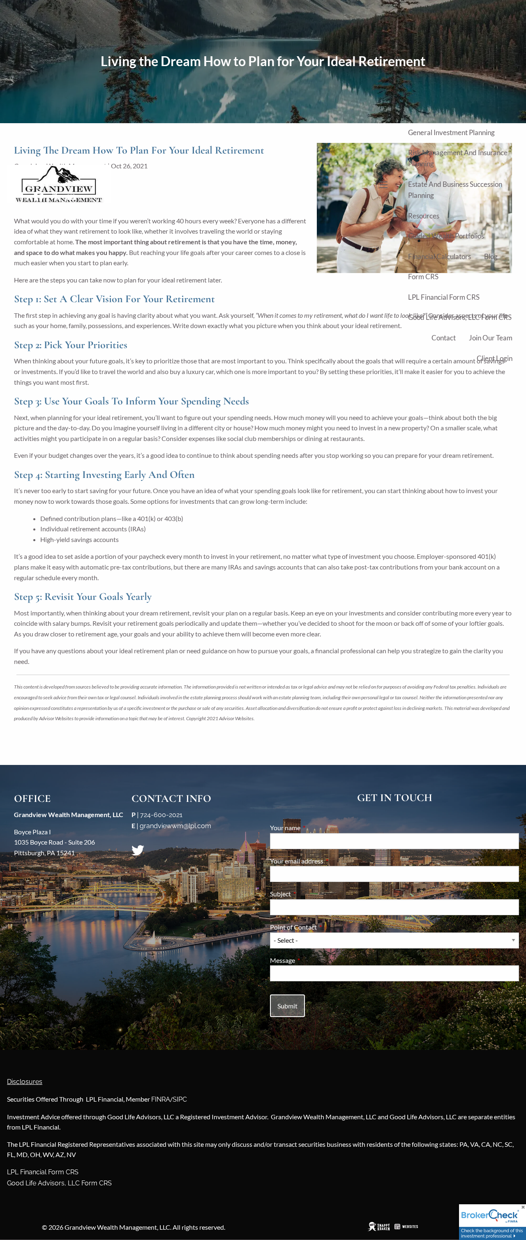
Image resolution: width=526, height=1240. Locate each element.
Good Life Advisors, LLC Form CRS (460, 317)
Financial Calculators (439, 256)
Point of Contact (323, 927)
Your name (315, 827)
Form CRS (423, 276)
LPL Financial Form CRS (444, 297)
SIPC (180, 1099)
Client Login (494, 358)
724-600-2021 (161, 815)
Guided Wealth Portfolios (446, 236)
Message (312, 960)
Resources (423, 215)
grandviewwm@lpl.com (175, 826)
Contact (443, 337)
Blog (491, 256)
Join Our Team (490, 337)
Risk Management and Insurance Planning (458, 158)
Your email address (326, 861)
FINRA (160, 1099)
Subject (310, 894)
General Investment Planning (451, 132)
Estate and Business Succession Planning (455, 190)
